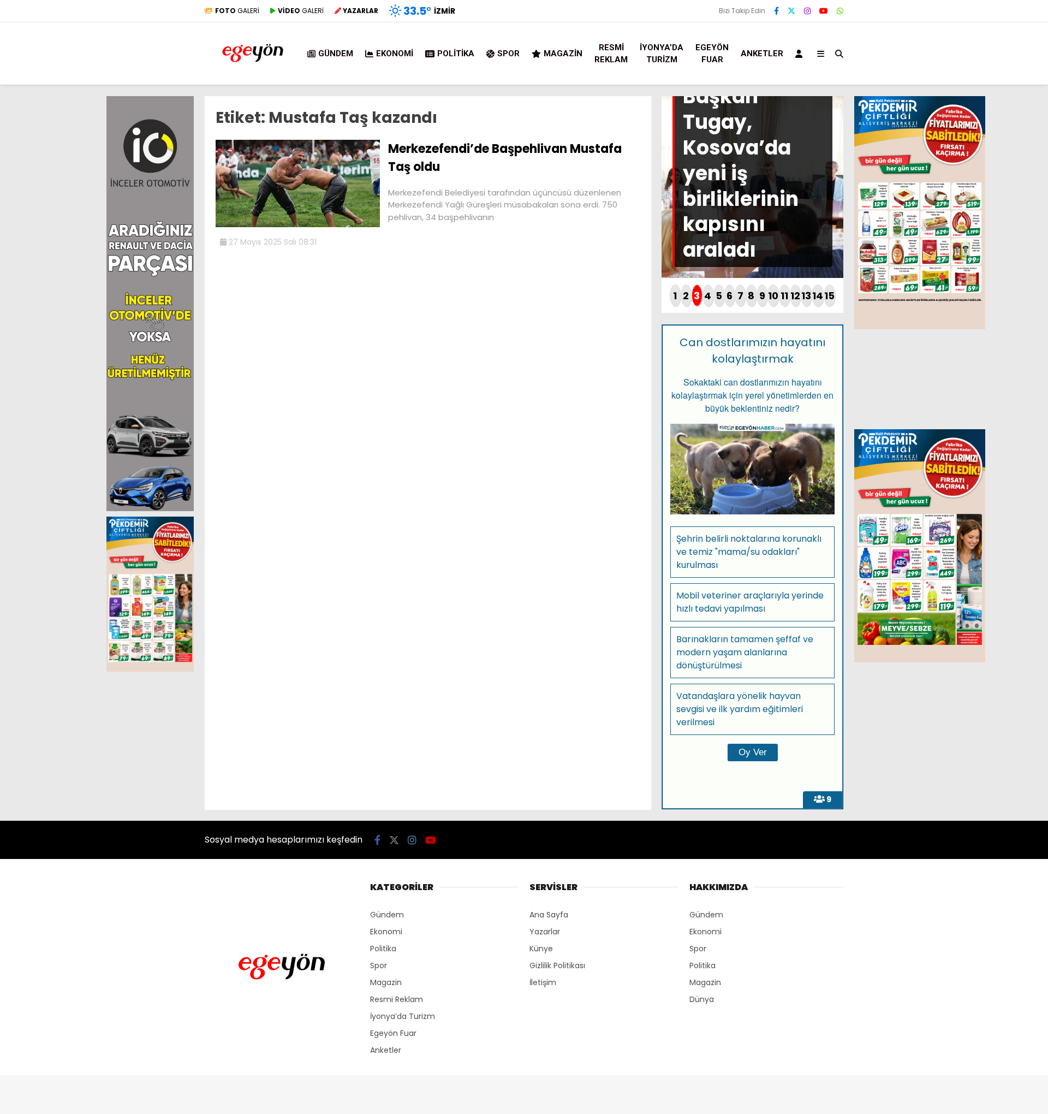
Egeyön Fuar (712, 54)
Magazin (563, 53)
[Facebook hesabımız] (776, 10)
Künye (541, 948)
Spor (508, 53)
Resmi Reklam (611, 54)
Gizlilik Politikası (557, 965)
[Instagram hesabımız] (807, 10)
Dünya (701, 999)
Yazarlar (544, 931)
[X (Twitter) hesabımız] (791, 10)
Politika (455, 53)
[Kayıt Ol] (800, 53)
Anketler (762, 53)
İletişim (542, 982)
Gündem (335, 53)
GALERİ (237, 10)
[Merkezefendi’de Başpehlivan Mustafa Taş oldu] (298, 224)
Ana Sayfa (548, 914)
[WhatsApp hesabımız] (840, 10)
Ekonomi (394, 53)
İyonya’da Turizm (661, 54)
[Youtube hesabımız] (823, 10)
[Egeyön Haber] (253, 77)
